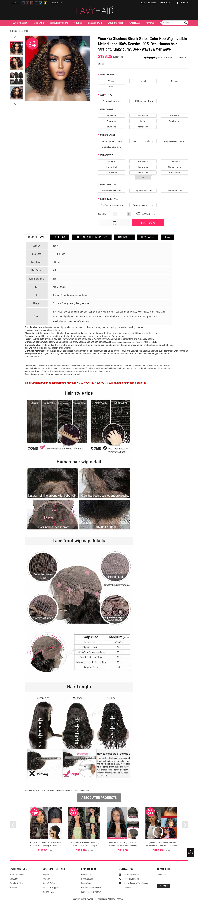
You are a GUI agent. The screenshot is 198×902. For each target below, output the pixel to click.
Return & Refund (48, 883)
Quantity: (102, 214)
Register (144, 3)
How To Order (86, 874)
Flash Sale (134, 23)
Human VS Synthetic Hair (91, 887)
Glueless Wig (95, 23)
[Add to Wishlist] (138, 215)
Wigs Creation (115, 23)
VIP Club (13, 887)
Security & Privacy (17, 883)
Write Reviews (181, 58)
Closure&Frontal (59, 23)
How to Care (86, 883)
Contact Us (14, 879)
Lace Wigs (39, 23)
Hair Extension (19, 23)
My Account (166, 3)
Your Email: (161, 874)
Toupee (78, 23)
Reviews (150, 23)
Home (15, 30)
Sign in (153, 3)
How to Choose (87, 879)
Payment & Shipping (50, 887)
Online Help (56, 3)
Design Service (48, 892)
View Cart (46, 879)
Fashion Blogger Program (91, 892)
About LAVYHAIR (17, 874)
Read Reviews (166, 58)
